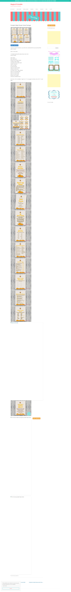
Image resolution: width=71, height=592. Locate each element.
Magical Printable (16, 4)
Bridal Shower (25, 9)
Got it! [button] (11, 588)
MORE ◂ (37, 9)
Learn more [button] (5, 585)
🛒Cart (51, 9)
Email (46, 9)
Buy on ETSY (12, 9)
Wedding (31, 9)
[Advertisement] (53, 37)
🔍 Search (41, 9)
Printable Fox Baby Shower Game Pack (36, 582)
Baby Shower (19, 9)
